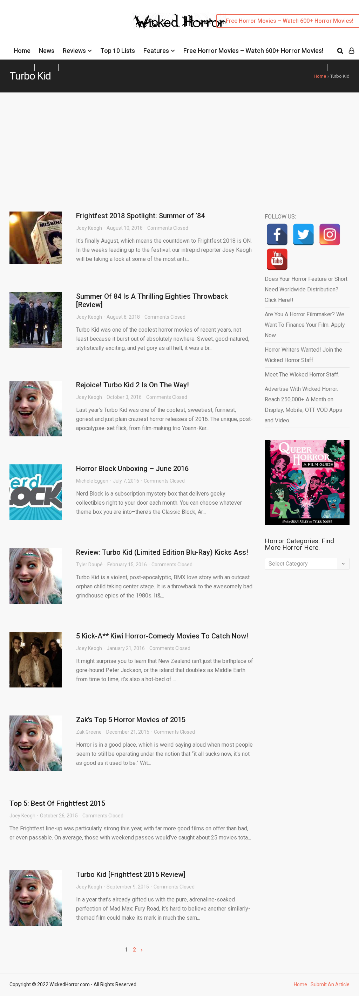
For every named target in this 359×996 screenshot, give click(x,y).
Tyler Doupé (89, 564)
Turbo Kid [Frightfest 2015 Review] (130, 874)
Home (22, 50)
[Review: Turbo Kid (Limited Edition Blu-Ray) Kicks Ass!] (35, 576)
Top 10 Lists (117, 50)
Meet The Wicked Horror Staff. (302, 374)
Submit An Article (330, 984)
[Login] (351, 51)
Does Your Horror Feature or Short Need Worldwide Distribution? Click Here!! (306, 289)
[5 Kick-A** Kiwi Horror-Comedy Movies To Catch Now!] (35, 659)
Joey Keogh (89, 228)
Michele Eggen (92, 481)
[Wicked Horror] (179, 21)
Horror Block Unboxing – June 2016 (132, 468)
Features (156, 50)
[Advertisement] (179, 145)
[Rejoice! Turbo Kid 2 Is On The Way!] (35, 408)
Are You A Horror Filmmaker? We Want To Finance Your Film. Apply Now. (305, 325)
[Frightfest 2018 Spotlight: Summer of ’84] (35, 238)
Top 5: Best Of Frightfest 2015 (57, 803)
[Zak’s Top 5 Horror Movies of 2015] (35, 743)
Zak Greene (89, 732)
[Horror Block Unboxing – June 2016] (35, 492)
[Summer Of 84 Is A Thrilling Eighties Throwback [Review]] (35, 320)
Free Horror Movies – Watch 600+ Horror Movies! (253, 50)
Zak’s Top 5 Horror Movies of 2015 (130, 719)
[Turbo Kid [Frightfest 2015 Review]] (35, 898)
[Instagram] (330, 234)
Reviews (74, 50)
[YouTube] (277, 259)
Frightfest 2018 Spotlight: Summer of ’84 (140, 216)
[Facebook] (277, 234)
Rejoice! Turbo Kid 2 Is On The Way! (132, 385)
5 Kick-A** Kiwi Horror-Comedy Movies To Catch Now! (162, 636)
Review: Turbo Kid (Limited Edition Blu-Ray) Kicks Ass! (162, 552)
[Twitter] (303, 234)
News (46, 50)
